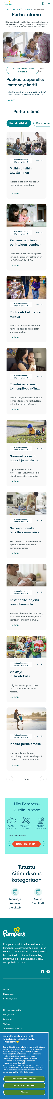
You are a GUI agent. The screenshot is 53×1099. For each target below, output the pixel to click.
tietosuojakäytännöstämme (13, 1065)
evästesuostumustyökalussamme (22, 1070)
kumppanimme (30, 1047)
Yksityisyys (7, 1024)
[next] (43, 779)
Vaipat (6, 990)
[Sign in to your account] (43, 3)
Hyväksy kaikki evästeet (24, 1079)
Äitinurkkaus (24, 9)
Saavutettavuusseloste (12, 1029)
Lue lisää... (12, 100)
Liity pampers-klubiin (12, 1010)
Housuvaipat (8, 994)
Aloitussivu (11, 9)
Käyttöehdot (8, 1019)
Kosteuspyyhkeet (10, 999)
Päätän (24, 1092)
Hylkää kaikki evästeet (24, 1086)
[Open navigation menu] (49, 3)
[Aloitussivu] (8, 3)
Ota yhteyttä (8, 1015)
